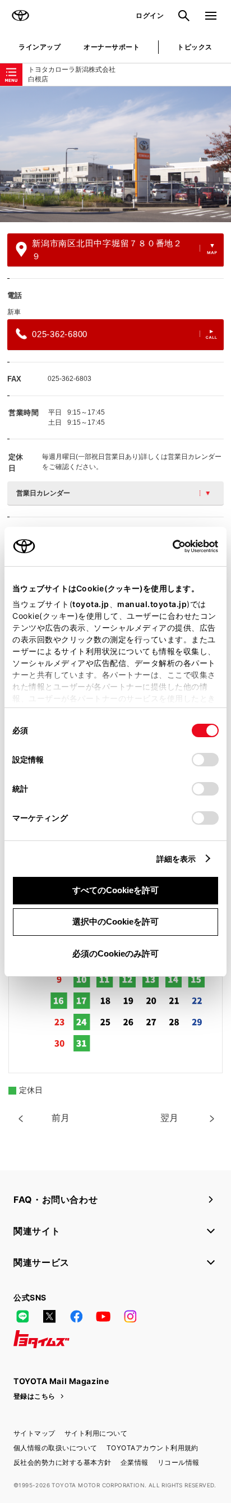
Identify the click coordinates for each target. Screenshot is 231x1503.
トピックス (194, 47)
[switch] (205, 759)
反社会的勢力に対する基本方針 (62, 1462)
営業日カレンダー (43, 493)
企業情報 (135, 1462)
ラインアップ (40, 47)
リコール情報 (179, 1462)
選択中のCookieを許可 (115, 921)
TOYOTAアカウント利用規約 (152, 1448)
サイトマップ (34, 1433)
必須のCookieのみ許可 (115, 953)
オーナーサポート (112, 47)
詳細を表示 (176, 858)
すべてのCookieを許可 (115, 890)
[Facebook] (76, 1317)
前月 (61, 1118)
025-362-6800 (59, 334)
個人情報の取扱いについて (55, 1448)
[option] (115, 154)
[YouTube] (103, 1317)
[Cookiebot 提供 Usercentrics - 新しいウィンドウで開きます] (169, 546)
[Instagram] (130, 1317)
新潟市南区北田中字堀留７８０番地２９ (107, 249)
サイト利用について (95, 1433)
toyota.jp (90, 604)
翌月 (169, 1118)
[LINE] (22, 1317)
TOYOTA (20, 15)
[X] (49, 1317)
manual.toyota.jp (152, 604)
